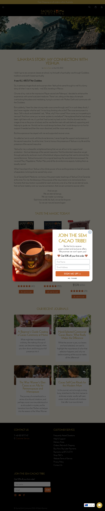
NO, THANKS (72, 278)
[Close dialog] (89, 232)
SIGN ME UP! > (72, 273)
